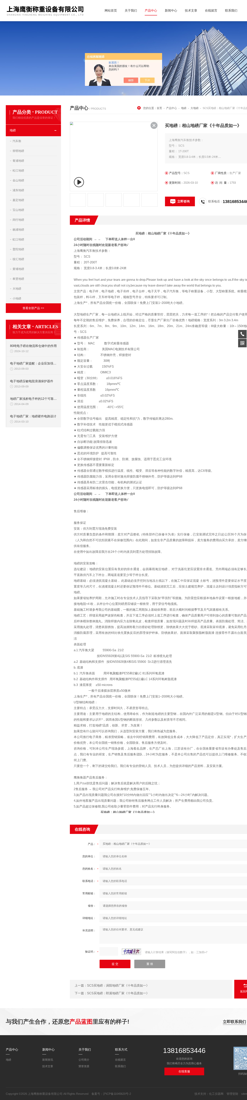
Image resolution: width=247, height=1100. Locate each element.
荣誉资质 (84, 1066)
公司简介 (84, 1059)
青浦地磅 (18, 160)
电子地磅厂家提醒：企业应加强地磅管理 (33, 363)
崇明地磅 (18, 150)
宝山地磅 (18, 209)
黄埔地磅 (18, 269)
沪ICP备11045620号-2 (117, 1093)
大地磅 (17, 288)
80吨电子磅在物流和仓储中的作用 (33, 346)
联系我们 (231, 10)
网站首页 (111, 10)
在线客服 (184, 1071)
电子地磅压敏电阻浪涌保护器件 (31, 381)
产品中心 (151, 10)
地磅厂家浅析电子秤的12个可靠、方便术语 (33, 398)
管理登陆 (232, 1093)
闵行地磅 (18, 219)
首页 (159, 108)
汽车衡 (17, 141)
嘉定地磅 (18, 200)
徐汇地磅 (18, 259)
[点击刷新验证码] (131, 951)
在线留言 (211, 10)
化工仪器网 (216, 1093)
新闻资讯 (47, 1059)
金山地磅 (18, 180)
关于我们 (131, 10)
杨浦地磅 (18, 229)
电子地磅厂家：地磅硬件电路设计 (33, 416)
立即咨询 (183, 201)
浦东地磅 (18, 190)
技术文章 (191, 10)
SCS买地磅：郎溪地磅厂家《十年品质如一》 (118, 993)
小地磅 (17, 298)
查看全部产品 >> (33, 308)
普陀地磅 (18, 249)
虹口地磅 (18, 239)
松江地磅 (18, 170)
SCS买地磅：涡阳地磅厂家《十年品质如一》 (118, 985)
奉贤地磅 (18, 278)
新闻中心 (171, 10)
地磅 (13, 130)
